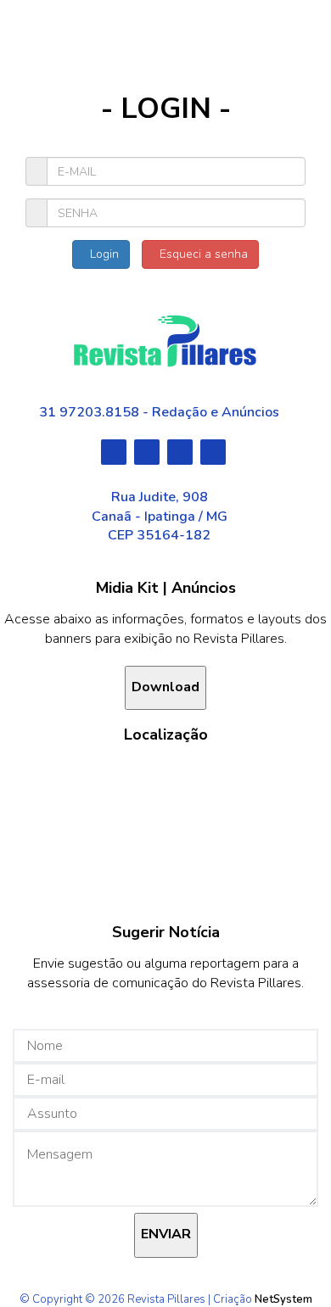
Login (101, 254)
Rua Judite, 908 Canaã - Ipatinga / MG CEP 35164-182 (159, 516)
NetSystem (283, 1299)
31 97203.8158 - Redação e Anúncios (159, 412)
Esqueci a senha (200, 254)
